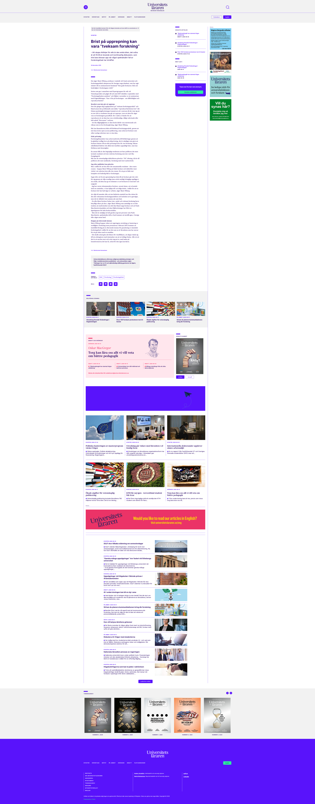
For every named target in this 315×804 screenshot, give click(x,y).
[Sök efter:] (228, 7)
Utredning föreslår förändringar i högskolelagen (187, 43)
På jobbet (112, 17)
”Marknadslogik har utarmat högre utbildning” (188, 34)
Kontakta (88, 773)
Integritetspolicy (91, 788)
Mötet (104, 17)
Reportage (95, 17)
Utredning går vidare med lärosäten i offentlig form (144, 447)
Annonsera (89, 778)
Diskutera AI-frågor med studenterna (119, 637)
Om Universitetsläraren (93, 775)
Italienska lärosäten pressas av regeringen (122, 652)
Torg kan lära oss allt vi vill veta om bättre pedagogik (111, 354)
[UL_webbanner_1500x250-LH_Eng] (145, 529)
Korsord (88, 785)
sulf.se (186, 773)
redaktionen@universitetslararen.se (117, 373)
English (87, 790)
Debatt (129, 17)
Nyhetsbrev (89, 780)
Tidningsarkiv (90, 783)
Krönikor (121, 17)
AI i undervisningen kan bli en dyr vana (120, 592)
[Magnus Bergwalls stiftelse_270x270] (220, 49)
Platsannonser (139, 17)
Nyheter (86, 17)
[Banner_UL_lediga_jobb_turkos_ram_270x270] (220, 96)
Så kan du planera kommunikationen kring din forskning (189, 321)
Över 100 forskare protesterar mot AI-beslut (191, 52)
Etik (101, 277)
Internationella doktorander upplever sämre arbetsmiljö (184, 447)
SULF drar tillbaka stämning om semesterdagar (123, 544)
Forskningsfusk (118, 277)
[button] (100, 284)
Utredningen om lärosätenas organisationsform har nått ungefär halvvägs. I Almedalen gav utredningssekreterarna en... (145, 453)
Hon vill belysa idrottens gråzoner (118, 622)
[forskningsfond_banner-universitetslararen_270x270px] (220, 73)
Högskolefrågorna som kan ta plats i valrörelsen (124, 667)
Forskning (107, 277)
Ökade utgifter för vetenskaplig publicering (100, 494)
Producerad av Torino (89, 799)
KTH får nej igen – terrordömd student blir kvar (144, 494)
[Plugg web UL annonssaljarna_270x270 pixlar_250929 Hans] (220, 120)
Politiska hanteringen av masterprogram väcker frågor (104, 447)
